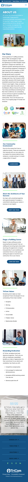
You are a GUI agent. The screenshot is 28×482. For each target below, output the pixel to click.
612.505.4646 (23, 1)
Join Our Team (14, 261)
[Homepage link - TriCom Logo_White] (14, 472)
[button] (26, 4)
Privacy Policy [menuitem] (6, 474)
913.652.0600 (7, 1)
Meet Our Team (14, 210)
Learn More (14, 164)
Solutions (13, 452)
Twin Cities (13, 446)
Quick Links (13, 458)
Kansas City (13, 439)
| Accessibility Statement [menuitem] (18, 474)
